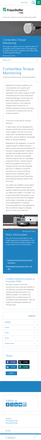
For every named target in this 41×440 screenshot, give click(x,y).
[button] (11, 362)
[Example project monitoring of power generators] (20, 223)
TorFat (7, 327)
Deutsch (24, 2)
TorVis (7, 338)
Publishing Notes (12, 421)
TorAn (7, 333)
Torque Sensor (9, 343)
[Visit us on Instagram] (24, 404)
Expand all (31, 316)
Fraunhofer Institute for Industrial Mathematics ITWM (19, 17)
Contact (9, 418)
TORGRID (8, 322)
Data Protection (11, 423)
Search (33, 2)
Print (11, 373)
